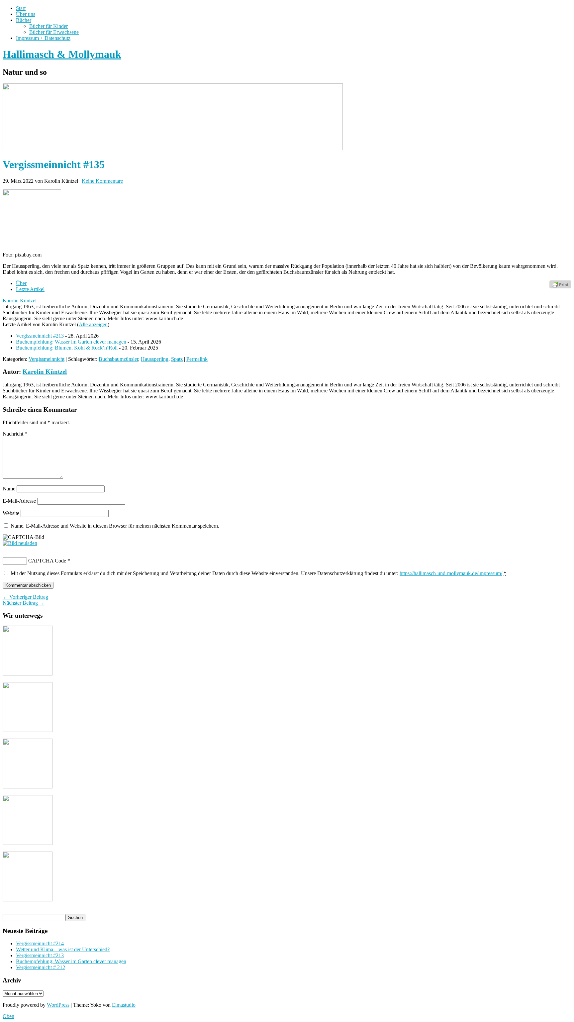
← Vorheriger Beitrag (25, 597)
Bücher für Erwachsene (54, 32)
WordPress (58, 1005)
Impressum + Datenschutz (43, 38)
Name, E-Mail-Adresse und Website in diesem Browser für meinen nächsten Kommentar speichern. (115, 526)
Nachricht (15, 434)
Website (11, 513)
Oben (8, 1016)
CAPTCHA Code (47, 560)
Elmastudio (124, 1005)
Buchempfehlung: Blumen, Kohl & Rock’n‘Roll (67, 348)
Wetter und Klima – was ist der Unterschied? (63, 949)
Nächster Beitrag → (24, 603)
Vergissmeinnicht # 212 (40, 967)
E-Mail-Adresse (19, 501)
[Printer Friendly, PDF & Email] (560, 283)
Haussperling (154, 359)
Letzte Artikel (30, 289)
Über (21, 283)
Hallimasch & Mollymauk (62, 54)
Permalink (197, 359)
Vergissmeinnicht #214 (40, 943)
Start (21, 8)
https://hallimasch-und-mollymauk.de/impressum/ (451, 573)
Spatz (177, 359)
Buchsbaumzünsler (118, 359)
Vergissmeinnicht (46, 359)
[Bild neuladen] (20, 543)
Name (9, 488)
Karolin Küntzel (20, 300)
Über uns (25, 14)
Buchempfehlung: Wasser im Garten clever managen (71, 342)
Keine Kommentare (102, 181)
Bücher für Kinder (48, 26)
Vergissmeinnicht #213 (40, 336)
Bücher (23, 20)
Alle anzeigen (93, 324)
